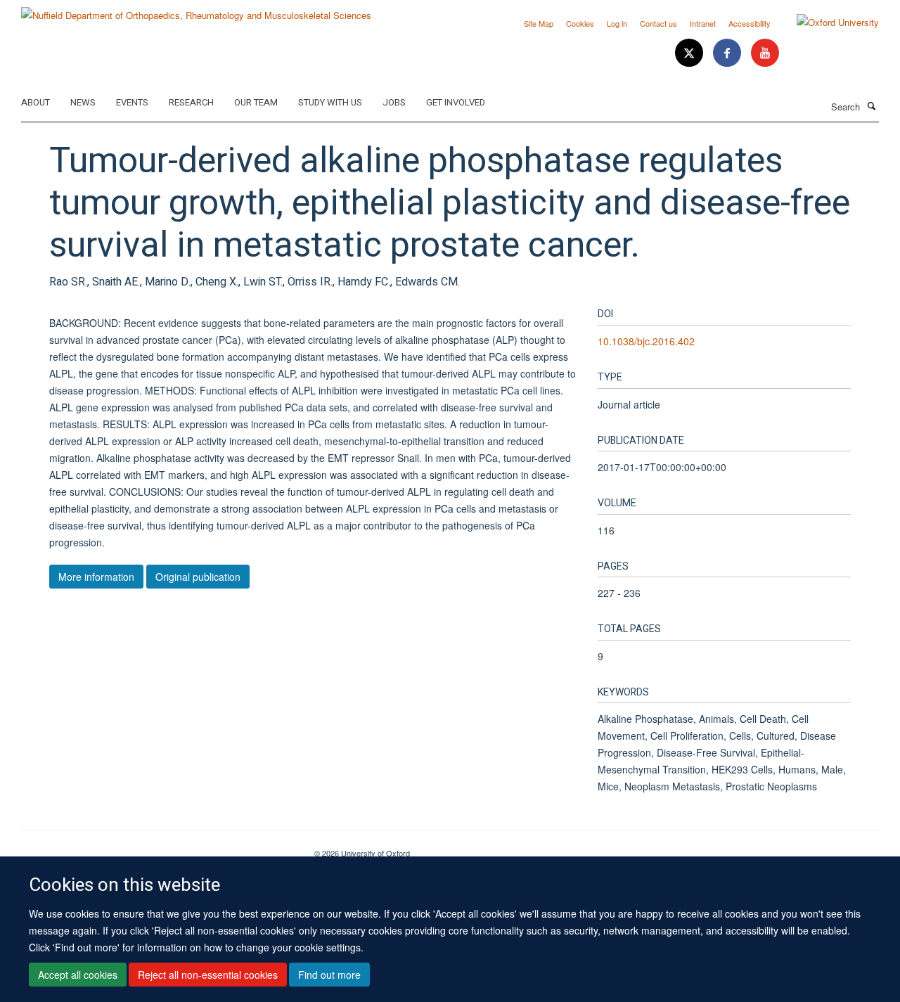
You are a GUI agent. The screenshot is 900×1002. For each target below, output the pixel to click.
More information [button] (96, 577)
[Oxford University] (827, 22)
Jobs (394, 102)
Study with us (330, 102)
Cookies (580, 23)
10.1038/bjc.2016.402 (646, 341)
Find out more (329, 975)
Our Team (256, 102)
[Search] (871, 105)
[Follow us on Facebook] (728, 53)
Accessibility (749, 23)
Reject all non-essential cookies (208, 975)
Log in (617, 23)
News (83, 102)
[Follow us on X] (690, 53)
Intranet (703, 23)
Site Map (538, 23)
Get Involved (455, 102)
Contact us (658, 23)
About (35, 102)
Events (132, 102)
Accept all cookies (77, 975)
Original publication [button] (197, 577)
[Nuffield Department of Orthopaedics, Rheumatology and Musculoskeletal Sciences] (196, 10)
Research (191, 102)
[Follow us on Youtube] (765, 53)
